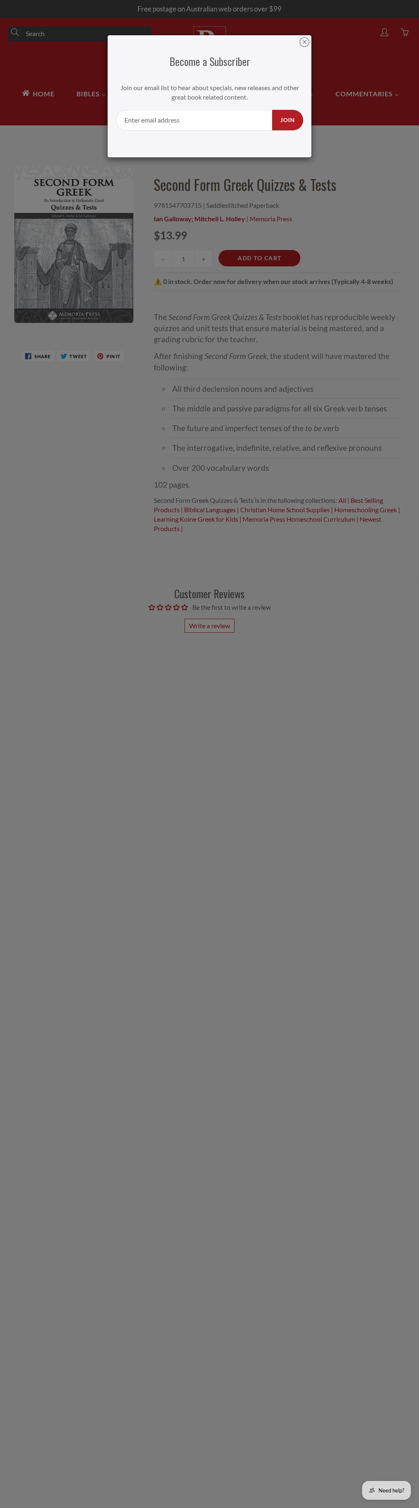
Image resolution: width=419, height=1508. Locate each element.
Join (287, 119)
